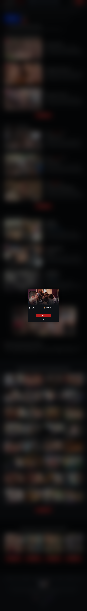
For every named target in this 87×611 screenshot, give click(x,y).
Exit (43, 319)
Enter (43, 315)
